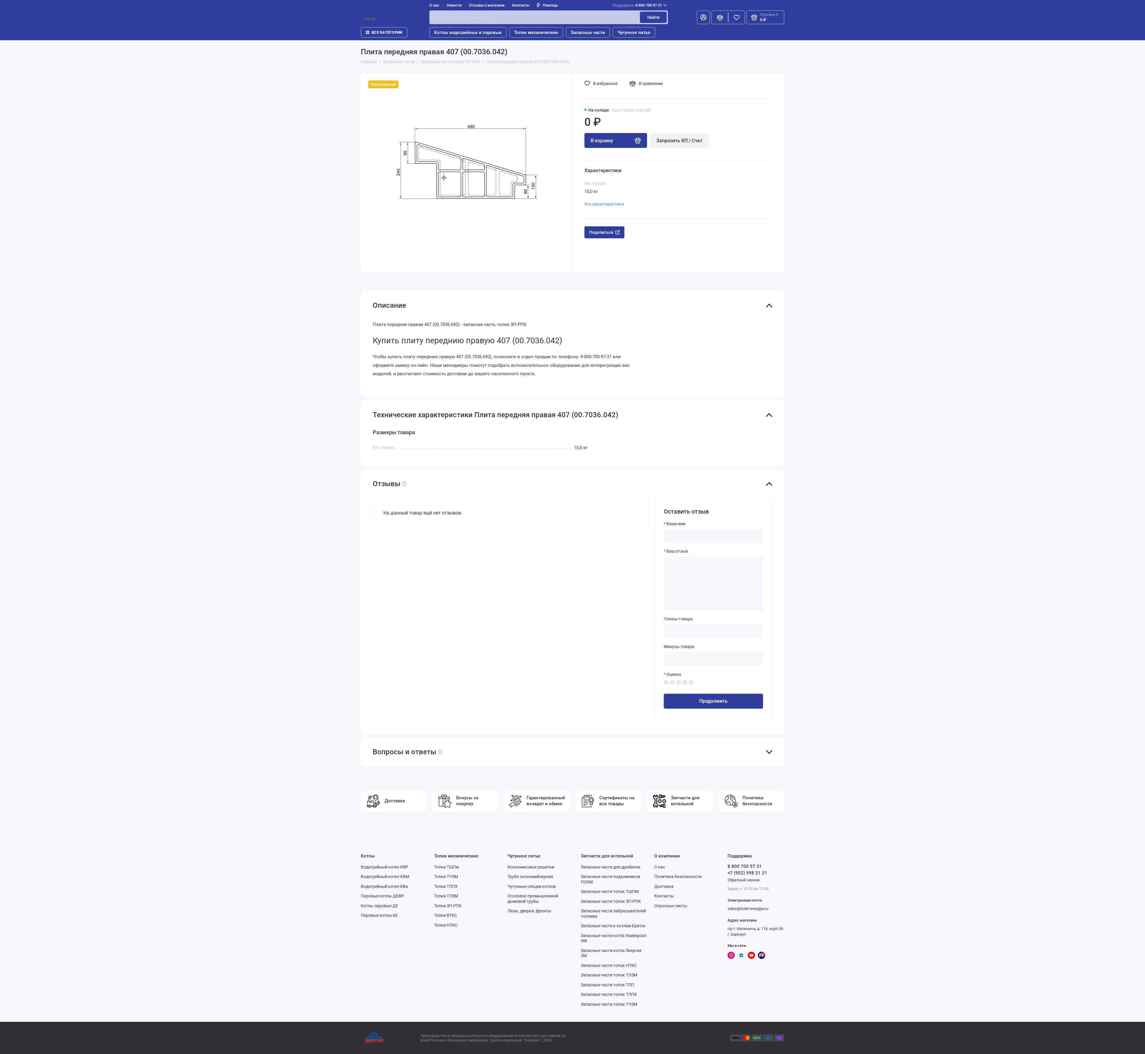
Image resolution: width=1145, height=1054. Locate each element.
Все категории (387, 32)
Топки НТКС (445, 925)
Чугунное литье (634, 32)
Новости (454, 5)
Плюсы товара (678, 618)
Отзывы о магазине (487, 5)
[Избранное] (736, 17)
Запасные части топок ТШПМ (610, 891)
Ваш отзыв (677, 551)
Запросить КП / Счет (679, 140)
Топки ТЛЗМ (446, 896)
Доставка (664, 886)
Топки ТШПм (446, 867)
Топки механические (536, 32)
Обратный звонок (744, 880)
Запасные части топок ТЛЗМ (609, 975)
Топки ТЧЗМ (446, 876)
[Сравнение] (720, 17)
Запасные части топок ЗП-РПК (611, 901)
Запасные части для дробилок (610, 867)
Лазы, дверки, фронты (529, 910)
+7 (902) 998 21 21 (747, 873)
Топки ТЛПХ (446, 886)
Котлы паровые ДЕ (379, 905)
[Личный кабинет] (703, 17)
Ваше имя (676, 523)
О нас (659, 867)
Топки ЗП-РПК (448, 905)
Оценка (673, 674)
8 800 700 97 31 (637, 5)
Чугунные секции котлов (531, 886)
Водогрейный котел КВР (384, 867)
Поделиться (601, 232)
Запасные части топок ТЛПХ (609, 994)
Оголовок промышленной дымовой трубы (532, 899)
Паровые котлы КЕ (379, 915)
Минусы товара (679, 646)
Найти (653, 17)
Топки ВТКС (445, 915)
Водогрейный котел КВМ (385, 876)
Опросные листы (670, 905)
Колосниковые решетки (530, 867)
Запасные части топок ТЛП (607, 984)
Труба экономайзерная (530, 876)
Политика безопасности (678, 876)
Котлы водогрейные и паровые (468, 32)
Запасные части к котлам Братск (613, 925)
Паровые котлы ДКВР (382, 896)
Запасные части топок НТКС (609, 965)
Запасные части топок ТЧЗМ (609, 1004)
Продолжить (713, 701)
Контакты (520, 5)
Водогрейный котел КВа (384, 886)
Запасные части (588, 32)
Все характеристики (604, 204)
